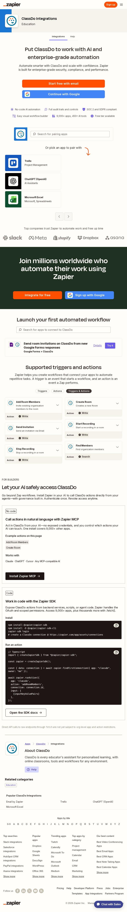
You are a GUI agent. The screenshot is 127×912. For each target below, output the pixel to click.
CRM (74, 865)
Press (100, 888)
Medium (55, 871)
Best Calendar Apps (107, 867)
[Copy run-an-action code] (116, 652)
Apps (27, 743)
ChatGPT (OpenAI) (103, 801)
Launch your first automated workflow (63, 320)
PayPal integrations (13, 865)
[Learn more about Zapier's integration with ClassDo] (12, 748)
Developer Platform (84, 888)
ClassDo (40, 743)
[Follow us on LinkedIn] (23, 891)
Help (34, 769)
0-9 (9, 824)
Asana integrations (13, 871)
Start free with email (64, 83)
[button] (63, 94)
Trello (63, 801)
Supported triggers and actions (64, 367)
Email (75, 860)
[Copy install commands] (116, 625)
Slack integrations (12, 842)
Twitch (54, 842)
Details (97, 345)
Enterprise (118, 888)
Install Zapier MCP (22, 576)
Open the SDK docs (24, 712)
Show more (9, 876)
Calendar (77, 855)
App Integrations (93, 893)
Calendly (55, 847)
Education (28, 24)
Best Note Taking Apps (108, 861)
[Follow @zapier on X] (29, 891)
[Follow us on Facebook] (17, 891)
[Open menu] (121, 5)
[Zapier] (12, 4)
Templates (77, 893)
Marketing (77, 871)
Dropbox (36, 846)
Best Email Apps (105, 851)
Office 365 (37, 871)
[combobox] (70, 134)
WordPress (38, 865)
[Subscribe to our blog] (41, 891)
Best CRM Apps (105, 856)
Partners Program (114, 893)
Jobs (107, 888)
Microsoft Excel (14, 806)
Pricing (60, 888)
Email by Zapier (14, 801)
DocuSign (37, 860)
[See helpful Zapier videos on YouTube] (35, 891)
